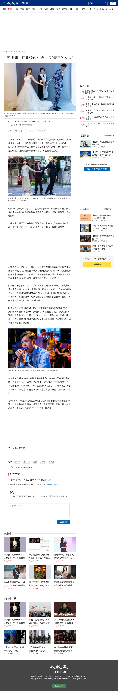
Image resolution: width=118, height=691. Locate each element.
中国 (16, 9)
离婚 (35, 462)
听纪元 (65, 9)
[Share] (5, 561)
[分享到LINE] (16, 131)
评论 (34, 9)
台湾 (40, 9)
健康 (52, 9)
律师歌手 (26, 462)
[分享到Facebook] (10, 131)
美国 (22, 9)
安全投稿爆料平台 (50, 484)
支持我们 (97, 264)
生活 (96, 9)
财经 (72, 9)
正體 (23, 3)
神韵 (102, 9)
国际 (28, 9)
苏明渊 (17, 462)
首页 (4, 9)
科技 (78, 9)
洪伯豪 (51, 462)
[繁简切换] (43, 131)
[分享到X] (21, 131)
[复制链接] (27, 131)
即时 (10, 9)
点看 (28, 408)
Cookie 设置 (59, 686)
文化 (90, 9)
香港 (46, 9)
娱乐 (84, 9)
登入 (112, 3)
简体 (27, 3)
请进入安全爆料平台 (97, 169)
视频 (58, 9)
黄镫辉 (43, 462)
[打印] (32, 131)
